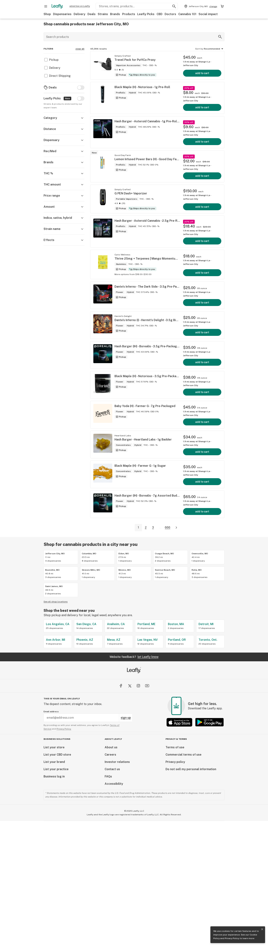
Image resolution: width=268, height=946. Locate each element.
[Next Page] (176, 527)
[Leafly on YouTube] (147, 686)
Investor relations (117, 762)
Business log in (54, 776)
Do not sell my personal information (191, 769)
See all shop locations (56, 601)
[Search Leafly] (174, 6)
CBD (159, 14)
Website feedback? (134, 657)
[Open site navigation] (46, 6)
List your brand (54, 762)
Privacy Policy (232, 938)
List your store (54, 747)
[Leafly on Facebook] (120, 686)
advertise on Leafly (79, 6)
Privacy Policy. (64, 729)
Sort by (199, 49)
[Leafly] (57, 6)
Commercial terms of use (183, 754)
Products (128, 14)
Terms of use (175, 747)
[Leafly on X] (129, 686)
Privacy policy (175, 762)
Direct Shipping (60, 76)
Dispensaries (62, 14)
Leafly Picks (145, 14)
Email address (51, 711)
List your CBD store (57, 754)
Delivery (79, 14)
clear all (79, 49)
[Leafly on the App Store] (179, 722)
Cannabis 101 (187, 14)
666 (167, 527)
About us (111, 747)
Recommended (212, 49)
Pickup (54, 60)
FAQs (108, 776)
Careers (110, 754)
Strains (103, 14)
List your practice (56, 769)
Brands (115, 14)
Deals (92, 14)
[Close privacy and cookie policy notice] (262, 929)
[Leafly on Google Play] (209, 722)
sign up (126, 717)
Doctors (170, 14)
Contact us (112, 769)
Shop (47, 14)
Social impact (208, 14)
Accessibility (114, 783)
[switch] (80, 87)
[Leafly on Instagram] (138, 686)
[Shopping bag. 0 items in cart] (222, 6)
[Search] (220, 36)
